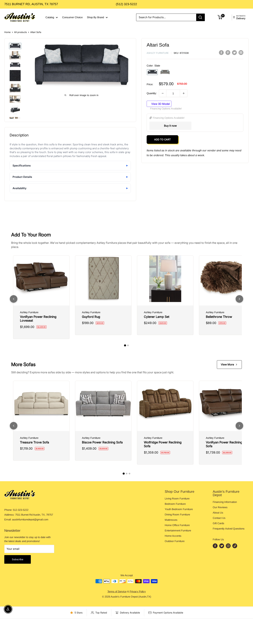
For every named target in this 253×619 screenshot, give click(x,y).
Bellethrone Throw (219, 317)
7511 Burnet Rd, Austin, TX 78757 (31, 4)
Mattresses (171, 519)
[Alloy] (165, 72)
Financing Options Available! (166, 108)
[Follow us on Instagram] (228, 545)
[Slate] (152, 72)
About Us (218, 512)
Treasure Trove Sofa (34, 442)
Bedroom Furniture (175, 503)
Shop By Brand (95, 17)
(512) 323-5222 (126, 4)
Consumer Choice (72, 17)
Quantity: (152, 93)
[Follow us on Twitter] (221, 545)
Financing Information (225, 501)
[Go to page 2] (128, 345)
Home (7, 32)
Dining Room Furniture (177, 514)
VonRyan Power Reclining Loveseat (38, 318)
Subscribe (17, 559)
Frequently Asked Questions (229, 528)
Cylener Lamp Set (156, 317)
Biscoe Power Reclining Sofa (102, 442)
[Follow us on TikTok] (234, 545)
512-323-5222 (20, 509)
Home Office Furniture (177, 525)
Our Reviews (220, 507)
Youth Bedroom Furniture (179, 509)
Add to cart (162, 139)
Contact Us (219, 517)
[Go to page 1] (125, 345)
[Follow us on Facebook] (215, 545)
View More (227, 364)
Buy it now (170, 125)
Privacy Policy (138, 591)
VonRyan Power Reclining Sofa (224, 444)
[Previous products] (13, 299)
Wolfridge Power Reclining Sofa (163, 444)
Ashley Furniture (158, 53)
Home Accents (173, 535)
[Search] (200, 17)
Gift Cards (218, 523)
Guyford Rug (91, 317)
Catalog (49, 17)
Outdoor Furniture (175, 541)
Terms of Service (116, 591)
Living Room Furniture (177, 498)
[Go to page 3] (129, 473)
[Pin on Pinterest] (227, 52)
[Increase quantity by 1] (183, 93)
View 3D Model (160, 103)
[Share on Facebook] (221, 52)
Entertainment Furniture (178, 530)
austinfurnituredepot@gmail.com (30, 519)
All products (20, 32)
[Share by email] (241, 52)
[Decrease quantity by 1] (162, 93)
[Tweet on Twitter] (234, 52)
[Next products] (239, 299)
